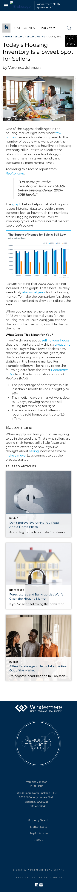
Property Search (38, 820)
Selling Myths (36, 37)
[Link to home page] (21, 5)
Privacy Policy (51, 877)
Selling (19, 37)
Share (71, 44)
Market (7, 37)
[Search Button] (69, 28)
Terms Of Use (25, 877)
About (39, 839)
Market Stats (38, 826)
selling (34, 451)
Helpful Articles (38, 833)
